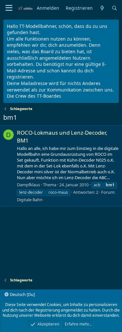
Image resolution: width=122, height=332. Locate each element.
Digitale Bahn (30, 200)
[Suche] (114, 8)
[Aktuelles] (102, 8)
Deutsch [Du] (22, 294)
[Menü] (9, 8)
